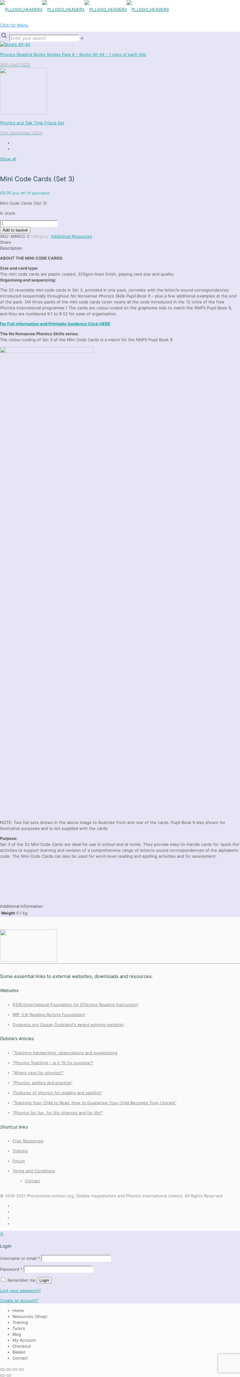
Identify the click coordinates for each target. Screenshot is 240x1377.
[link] (82, 38)
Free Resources (27, 1140)
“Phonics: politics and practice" (42, 1082)
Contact (32, 1180)
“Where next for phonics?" (38, 1072)
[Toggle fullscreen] (8, 1369)
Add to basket (15, 230)
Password (11, 1269)
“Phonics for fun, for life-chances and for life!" (57, 1112)
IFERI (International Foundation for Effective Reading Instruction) (75, 1004)
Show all (8, 158)
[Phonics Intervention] (84, 9)
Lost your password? (20, 1290)
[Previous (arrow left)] (2, 1375)
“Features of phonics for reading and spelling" (57, 1092)
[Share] (15, 1369)
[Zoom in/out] (2, 1369)
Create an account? (19, 1300)
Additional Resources (71, 236)
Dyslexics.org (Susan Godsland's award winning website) (68, 1024)
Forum (18, 1160)
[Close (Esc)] (21, 1369)
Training (20, 1150)
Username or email (20, 1258)
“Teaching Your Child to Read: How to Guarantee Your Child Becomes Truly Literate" (94, 1102)
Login (44, 1280)
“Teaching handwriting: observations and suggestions (65, 1052)
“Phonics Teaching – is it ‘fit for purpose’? (52, 1062)
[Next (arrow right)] (8, 1375)
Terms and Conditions (33, 1170)
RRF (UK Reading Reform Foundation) (48, 1014)
